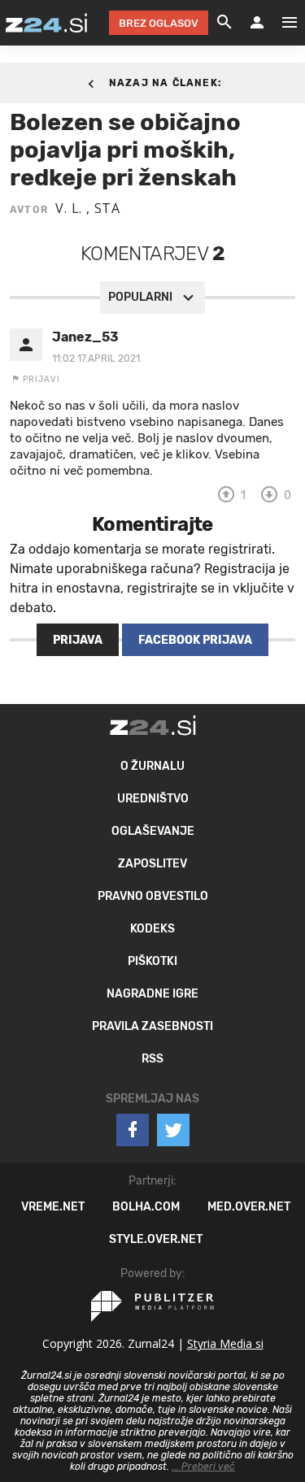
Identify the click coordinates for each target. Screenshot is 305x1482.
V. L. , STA (87, 208)
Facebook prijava (195, 640)
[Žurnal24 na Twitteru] (173, 1130)
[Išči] (224, 23)
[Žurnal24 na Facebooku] (132, 1130)
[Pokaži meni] (281, 23)
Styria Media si (225, 1343)
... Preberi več (203, 1466)
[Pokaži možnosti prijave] (257, 23)
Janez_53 (85, 337)
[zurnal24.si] (46, 23)
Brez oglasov (158, 23)
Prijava (77, 640)
